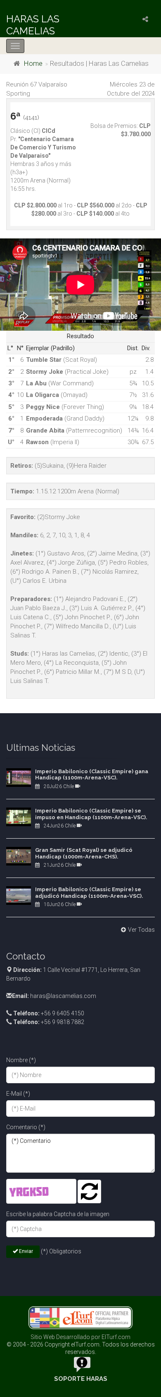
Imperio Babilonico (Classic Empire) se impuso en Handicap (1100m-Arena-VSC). (91, 814)
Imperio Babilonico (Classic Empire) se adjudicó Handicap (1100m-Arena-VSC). (89, 892)
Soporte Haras (80, 1379)
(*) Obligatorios (61, 1251)
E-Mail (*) (18, 1093)
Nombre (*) (21, 1060)
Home (33, 63)
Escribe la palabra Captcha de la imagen (57, 1214)
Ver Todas (141, 929)
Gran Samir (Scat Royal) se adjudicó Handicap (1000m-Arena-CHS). (84, 853)
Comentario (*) (25, 1127)
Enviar (25, 1251)
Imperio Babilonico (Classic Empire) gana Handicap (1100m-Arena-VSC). (91, 774)
